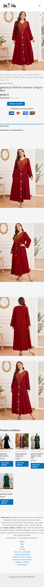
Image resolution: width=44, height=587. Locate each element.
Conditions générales (22, 554)
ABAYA (22, 542)
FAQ (22, 544)
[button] (40, 15)
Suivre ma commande (22, 552)
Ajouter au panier (16, 104)
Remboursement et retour (22, 557)
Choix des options (5, 464)
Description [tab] (4, 126)
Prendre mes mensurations (22, 559)
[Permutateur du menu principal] (39, 6)
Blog (22, 547)
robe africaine (22, 565)
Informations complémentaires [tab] (11, 130)
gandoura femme (19, 77)
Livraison (22, 549)
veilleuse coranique (22, 562)
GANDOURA (8, 77)
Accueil (2, 75)
